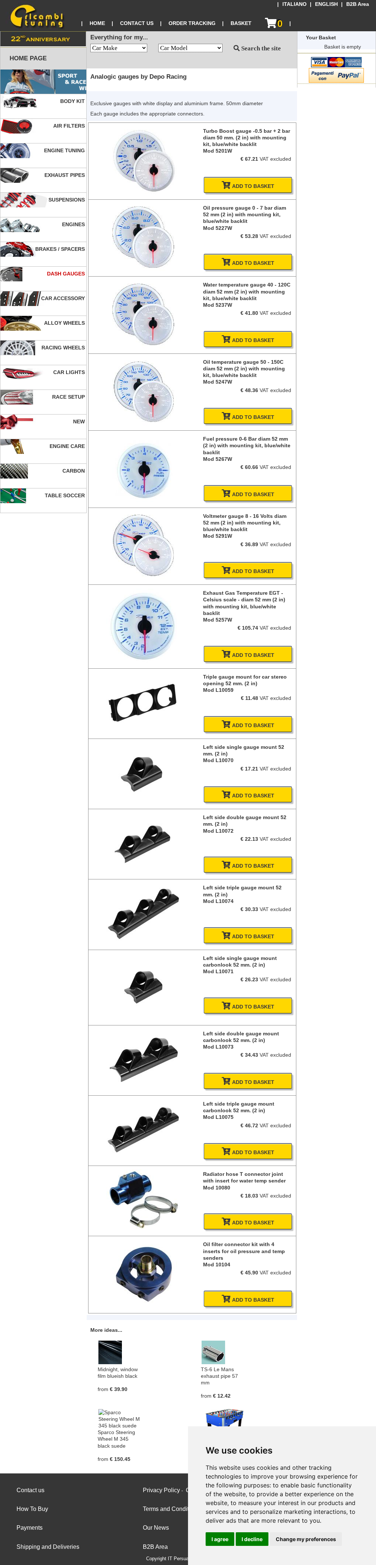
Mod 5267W (217, 459)
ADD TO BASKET (252, 186)
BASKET (241, 23)
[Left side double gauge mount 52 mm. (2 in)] (143, 867)
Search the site (260, 48)
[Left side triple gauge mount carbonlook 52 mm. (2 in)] (143, 1152)
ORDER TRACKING (192, 23)
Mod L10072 (218, 831)
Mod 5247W (217, 382)
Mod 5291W (217, 536)
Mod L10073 (218, 1047)
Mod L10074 (218, 901)
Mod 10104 (216, 1264)
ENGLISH (326, 4)
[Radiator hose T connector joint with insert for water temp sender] (143, 1229)
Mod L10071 (218, 971)
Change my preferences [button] (306, 1539)
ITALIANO (294, 4)
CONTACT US (136, 23)
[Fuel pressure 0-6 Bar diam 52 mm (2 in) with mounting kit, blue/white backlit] (143, 503)
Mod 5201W (217, 151)
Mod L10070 (218, 760)
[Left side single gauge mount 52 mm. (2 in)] (143, 797)
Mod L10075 (218, 1117)
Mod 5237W (217, 305)
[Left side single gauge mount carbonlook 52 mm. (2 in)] (143, 1022)
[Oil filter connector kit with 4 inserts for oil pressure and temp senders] (143, 1308)
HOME (97, 23)
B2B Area (357, 4)
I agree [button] (220, 1539)
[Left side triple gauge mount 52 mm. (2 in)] (143, 938)
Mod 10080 (216, 1188)
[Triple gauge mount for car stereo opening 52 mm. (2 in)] (143, 722)
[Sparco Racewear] (43, 82)
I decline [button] (252, 1539)
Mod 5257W (217, 620)
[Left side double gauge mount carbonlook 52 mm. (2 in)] (143, 1082)
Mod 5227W (217, 228)
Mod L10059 (218, 690)
